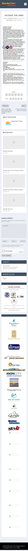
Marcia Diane (9, 20)
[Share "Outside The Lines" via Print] (21, 94)
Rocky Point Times (12, 18)
